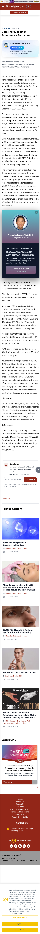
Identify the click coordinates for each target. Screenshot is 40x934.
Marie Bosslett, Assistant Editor (16, 548)
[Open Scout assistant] (28, 6)
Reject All (20, 924)
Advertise (20, 801)
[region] (20, 909)
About (20, 799)
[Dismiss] (36, 212)
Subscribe (29, 480)
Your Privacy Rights (20, 817)
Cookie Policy (18, 913)
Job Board (20, 806)
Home (5, 860)
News (23, 860)
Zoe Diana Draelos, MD (13, 676)
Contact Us (20, 804)
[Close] (37, 887)
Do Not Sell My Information (20, 809)
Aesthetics (6, 498)
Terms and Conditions (20, 812)
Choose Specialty (18, 12)
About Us (14, 860)
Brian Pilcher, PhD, (23, 721)
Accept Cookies (20, 930)
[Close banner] (37, 2)
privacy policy (12, 486)
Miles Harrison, (10, 721)
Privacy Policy (20, 814)
